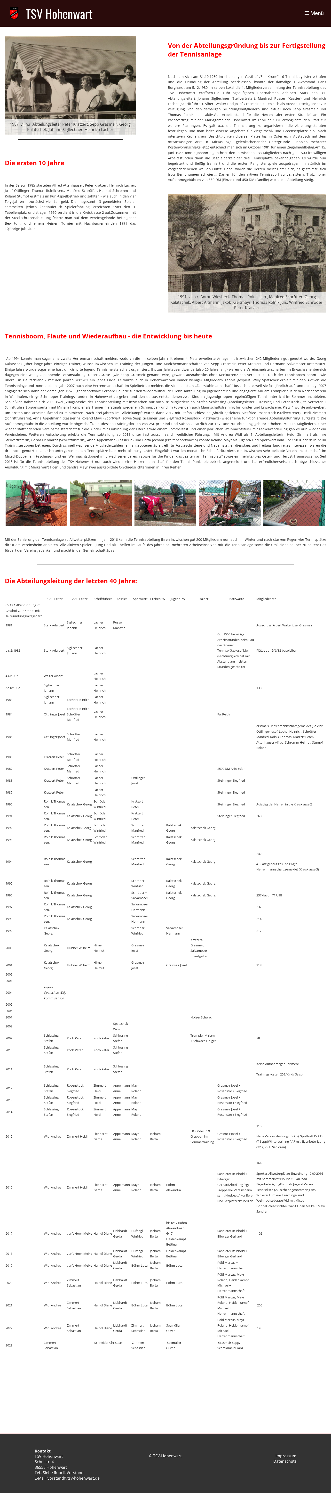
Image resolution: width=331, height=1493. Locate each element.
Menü (316, 13)
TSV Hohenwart (59, 13)
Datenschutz (284, 1461)
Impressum (286, 1456)
